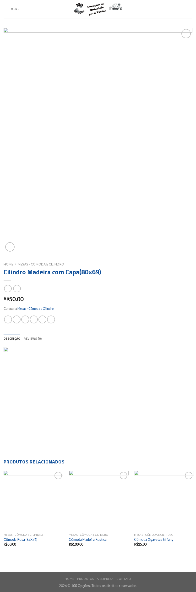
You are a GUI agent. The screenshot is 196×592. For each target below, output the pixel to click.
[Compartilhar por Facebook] (17, 319)
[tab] (12, 338)
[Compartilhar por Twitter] (25, 319)
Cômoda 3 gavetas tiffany (153, 539)
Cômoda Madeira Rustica (88, 539)
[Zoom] (10, 247)
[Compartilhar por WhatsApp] (8, 319)
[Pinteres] (42, 319)
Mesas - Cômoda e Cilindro (41, 264)
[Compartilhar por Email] (34, 319)
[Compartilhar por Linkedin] (51, 319)
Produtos (85, 579)
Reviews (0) (33, 338)
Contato (123, 579)
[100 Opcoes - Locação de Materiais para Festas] (98, 9)
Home (8, 264)
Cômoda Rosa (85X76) (20, 539)
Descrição (12, 338)
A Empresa (105, 579)
